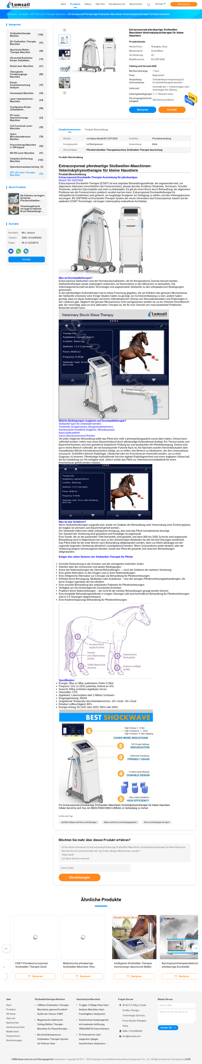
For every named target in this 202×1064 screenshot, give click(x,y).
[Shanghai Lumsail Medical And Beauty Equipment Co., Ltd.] (19, 5)
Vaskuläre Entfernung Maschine (26, 159)
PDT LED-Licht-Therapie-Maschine (26, 173)
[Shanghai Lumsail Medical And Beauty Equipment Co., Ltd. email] (10, 250)
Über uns (10, 1018)
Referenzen (184, 4)
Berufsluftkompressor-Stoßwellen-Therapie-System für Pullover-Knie (52, 1039)
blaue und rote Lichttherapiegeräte (120, 822)
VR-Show (11, 1014)
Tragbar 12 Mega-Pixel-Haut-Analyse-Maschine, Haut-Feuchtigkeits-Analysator (94, 1009)
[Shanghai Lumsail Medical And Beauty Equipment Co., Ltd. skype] (26, 250)
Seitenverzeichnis (15, 1027)
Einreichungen (79, 877)
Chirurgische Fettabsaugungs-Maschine (26, 74)
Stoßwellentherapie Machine (26, 34)
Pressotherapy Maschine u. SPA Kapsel (26, 146)
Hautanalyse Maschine (26, 93)
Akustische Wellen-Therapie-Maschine (26, 51)
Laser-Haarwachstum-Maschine (26, 100)
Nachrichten (12, 1022)
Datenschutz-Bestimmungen (14, 1038)
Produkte (11, 1009)
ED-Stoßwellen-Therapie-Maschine (26, 42)
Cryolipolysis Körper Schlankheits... (26, 108)
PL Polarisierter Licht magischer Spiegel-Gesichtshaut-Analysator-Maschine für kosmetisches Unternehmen (93, 1039)
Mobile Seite (12, 1031)
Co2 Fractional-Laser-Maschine (26, 127)
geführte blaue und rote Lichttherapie (79, 822)
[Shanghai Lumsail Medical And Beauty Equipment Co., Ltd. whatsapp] (18, 250)
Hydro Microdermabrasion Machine (26, 136)
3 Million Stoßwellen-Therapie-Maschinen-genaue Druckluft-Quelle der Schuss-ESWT (53, 1009)
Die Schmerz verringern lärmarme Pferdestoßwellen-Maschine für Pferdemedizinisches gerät (32, 198)
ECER (188, 1059)
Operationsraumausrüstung (26, 167)
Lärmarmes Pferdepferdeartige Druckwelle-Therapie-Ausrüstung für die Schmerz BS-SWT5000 (170, 967)
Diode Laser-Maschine (26, 66)
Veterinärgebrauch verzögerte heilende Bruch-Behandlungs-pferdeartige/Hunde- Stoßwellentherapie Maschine (31, 209)
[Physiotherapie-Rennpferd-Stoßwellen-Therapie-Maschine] (124, 937)
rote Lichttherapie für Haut (156, 822)
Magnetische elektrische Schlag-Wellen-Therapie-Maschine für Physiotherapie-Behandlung (52, 1025)
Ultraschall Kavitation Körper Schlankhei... (26, 59)
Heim (9, 1005)
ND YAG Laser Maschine (26, 153)
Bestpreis (142, 109)
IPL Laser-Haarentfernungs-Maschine (26, 118)
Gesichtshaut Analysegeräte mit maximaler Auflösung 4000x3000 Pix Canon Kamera (94, 1024)
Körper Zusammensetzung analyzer (26, 85)
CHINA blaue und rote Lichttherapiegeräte (32, 1059)
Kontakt (27, 259)
